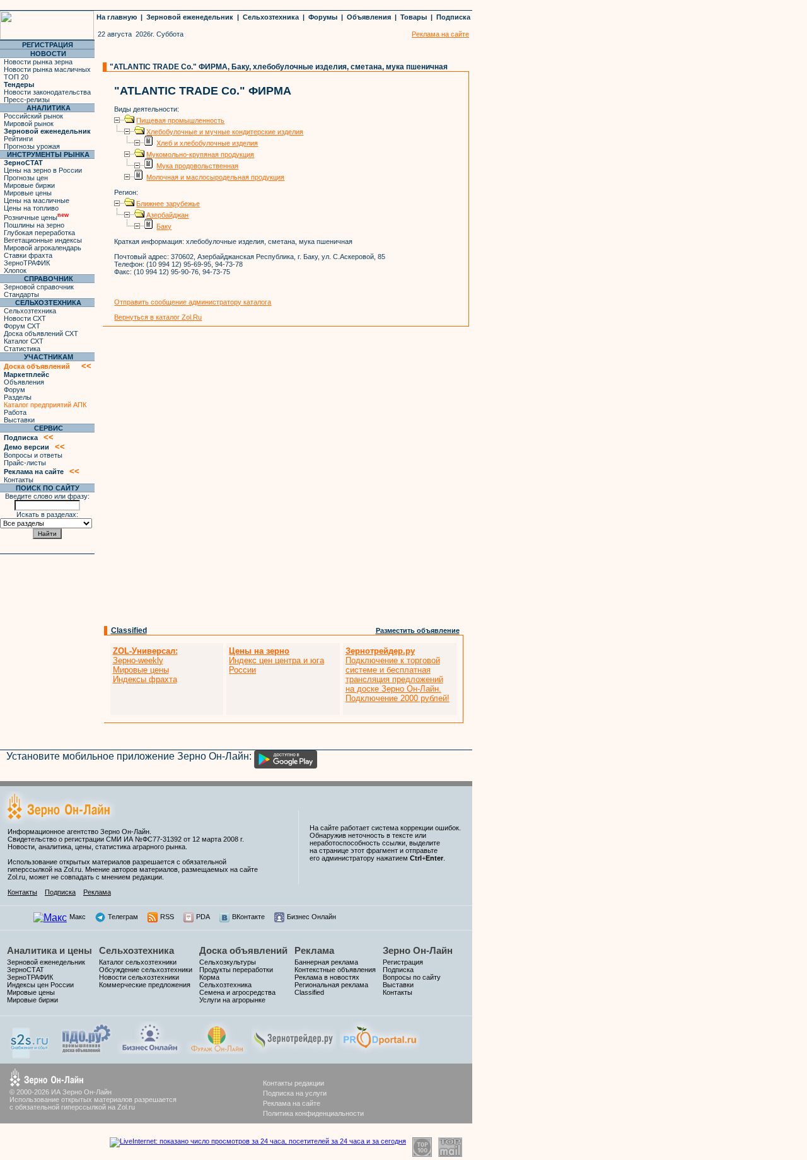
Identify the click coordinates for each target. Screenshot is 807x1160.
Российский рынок (33, 116)
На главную (116, 17)
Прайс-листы (25, 463)
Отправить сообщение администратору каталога (192, 302)
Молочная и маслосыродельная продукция (215, 177)
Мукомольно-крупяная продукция (200, 154)
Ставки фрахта (28, 255)
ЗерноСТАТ (25, 969)
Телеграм (123, 916)
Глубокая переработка (39, 232)
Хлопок (15, 270)
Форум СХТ (22, 326)
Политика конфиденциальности (313, 1113)
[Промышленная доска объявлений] (86, 1052)
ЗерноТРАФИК (27, 263)
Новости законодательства (47, 92)
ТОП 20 (16, 77)
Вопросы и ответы (33, 455)
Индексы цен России (40, 985)
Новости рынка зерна (38, 62)
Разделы (18, 397)
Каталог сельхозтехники (138, 962)
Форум (14, 389)
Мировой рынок (29, 123)
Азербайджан (167, 215)
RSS (167, 916)
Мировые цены (28, 193)
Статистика (22, 348)
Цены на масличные (36, 200)
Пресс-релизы (27, 99)
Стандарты (21, 294)
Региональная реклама (331, 985)
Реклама (97, 892)
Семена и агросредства (237, 992)
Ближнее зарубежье (168, 203)
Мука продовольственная (197, 166)
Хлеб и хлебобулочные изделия (207, 143)
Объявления (369, 17)
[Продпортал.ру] (380, 1050)
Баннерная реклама (326, 962)
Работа (15, 412)
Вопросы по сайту (412, 977)
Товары (413, 17)
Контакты (18, 480)
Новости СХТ (25, 318)
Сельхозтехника (271, 17)
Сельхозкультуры (227, 962)
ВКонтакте (248, 916)
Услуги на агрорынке (232, 1000)
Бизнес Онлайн (311, 916)
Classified (129, 630)
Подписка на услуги (295, 1093)
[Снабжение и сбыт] (30, 1055)
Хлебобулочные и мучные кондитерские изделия (224, 132)
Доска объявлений (243, 950)
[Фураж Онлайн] (217, 1050)
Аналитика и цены (49, 950)
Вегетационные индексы (43, 240)
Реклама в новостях (326, 977)
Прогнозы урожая (32, 146)
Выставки (19, 420)
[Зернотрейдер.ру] (294, 1050)
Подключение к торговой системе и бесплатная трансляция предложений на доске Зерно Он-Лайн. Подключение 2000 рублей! (397, 674)
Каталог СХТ (24, 341)
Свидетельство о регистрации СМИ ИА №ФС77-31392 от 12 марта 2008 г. (126, 839)
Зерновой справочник (39, 287)
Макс (77, 916)
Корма (209, 977)
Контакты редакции (293, 1083)
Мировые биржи (29, 185)
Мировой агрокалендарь (42, 248)
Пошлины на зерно (34, 225)
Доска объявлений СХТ (41, 333)
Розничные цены (36, 217)
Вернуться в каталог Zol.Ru (158, 317)
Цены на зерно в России (43, 170)
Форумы (322, 17)
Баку (163, 226)
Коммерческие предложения (144, 985)
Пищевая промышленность (180, 120)
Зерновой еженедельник (189, 17)
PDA (203, 916)
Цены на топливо (31, 208)
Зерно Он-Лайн (418, 950)
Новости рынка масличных (47, 69)
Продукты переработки (236, 969)
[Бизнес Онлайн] (149, 1050)
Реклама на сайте (291, 1103)
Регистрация (403, 962)
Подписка (453, 17)
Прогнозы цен (26, 178)
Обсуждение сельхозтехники (145, 969)
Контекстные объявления (335, 969)
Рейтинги (18, 138)
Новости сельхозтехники (139, 977)
